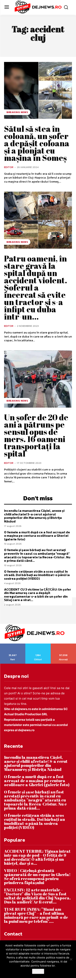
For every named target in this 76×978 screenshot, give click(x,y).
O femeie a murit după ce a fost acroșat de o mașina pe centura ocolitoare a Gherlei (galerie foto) (37, 536)
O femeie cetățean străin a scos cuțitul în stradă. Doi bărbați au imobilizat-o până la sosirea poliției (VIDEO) (37, 575)
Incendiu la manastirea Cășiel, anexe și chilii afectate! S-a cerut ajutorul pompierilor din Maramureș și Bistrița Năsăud (34, 516)
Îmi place (13, 645)
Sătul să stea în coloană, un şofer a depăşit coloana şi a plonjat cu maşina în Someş (36, 143)
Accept (38, 971)
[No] (71, 959)
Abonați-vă (63, 645)
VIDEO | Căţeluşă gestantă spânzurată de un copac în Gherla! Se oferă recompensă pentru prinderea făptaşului (37, 876)
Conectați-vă (38, 645)
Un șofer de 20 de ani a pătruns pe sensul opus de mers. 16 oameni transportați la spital (36, 435)
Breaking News (17, 112)
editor (8, 167)
